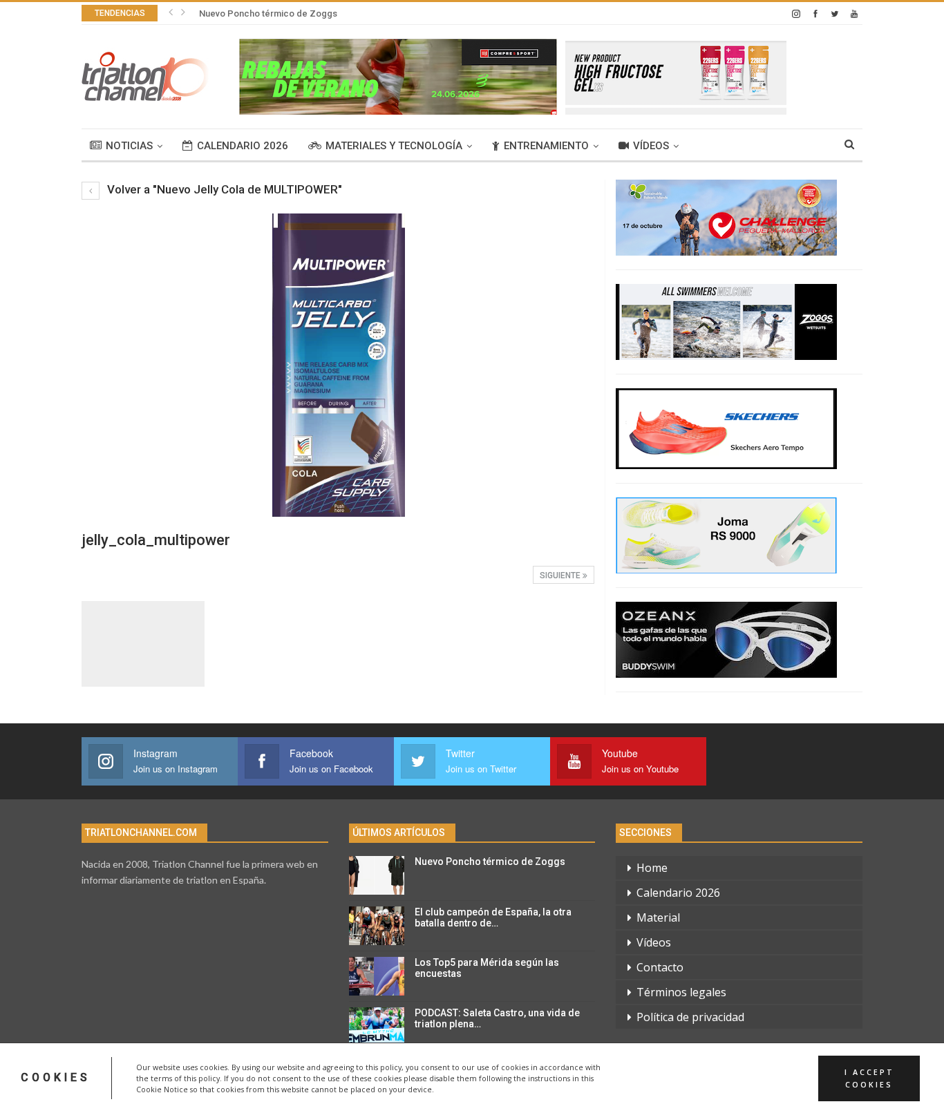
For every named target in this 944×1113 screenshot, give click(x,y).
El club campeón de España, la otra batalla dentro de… (493, 917)
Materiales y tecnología (393, 146)
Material (658, 917)
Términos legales (681, 992)
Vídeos (651, 146)
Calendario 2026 (242, 146)
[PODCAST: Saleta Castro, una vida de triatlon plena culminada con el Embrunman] (376, 1026)
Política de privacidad (690, 1017)
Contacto (659, 967)
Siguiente (561, 575)
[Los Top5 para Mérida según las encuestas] (376, 976)
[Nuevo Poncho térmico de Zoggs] (376, 875)
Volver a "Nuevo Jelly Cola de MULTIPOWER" (223, 189)
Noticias (129, 146)
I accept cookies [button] (869, 1078)
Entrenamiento (546, 146)
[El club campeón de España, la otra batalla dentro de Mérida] (376, 925)
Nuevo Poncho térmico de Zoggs (268, 13)
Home (652, 867)
